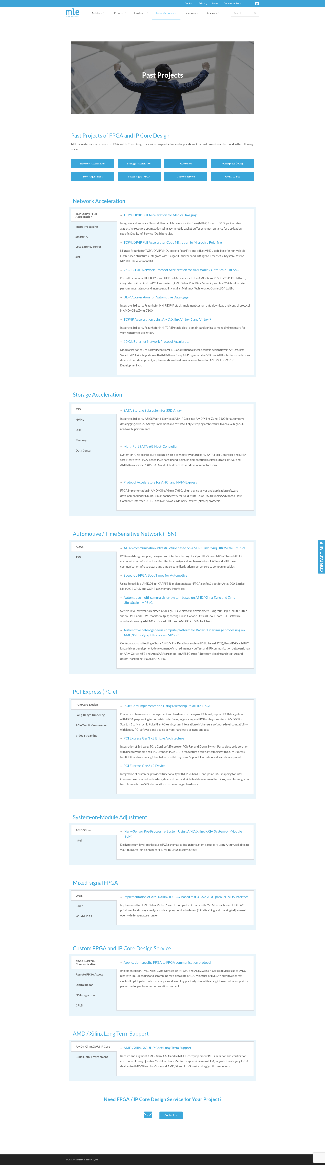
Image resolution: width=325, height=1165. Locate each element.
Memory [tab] (81, 440)
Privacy (203, 3)
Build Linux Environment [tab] (92, 1057)
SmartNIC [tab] (81, 236)
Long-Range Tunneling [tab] (90, 715)
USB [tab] (78, 430)
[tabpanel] (185, 292)
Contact (189, 3)
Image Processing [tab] (86, 226)
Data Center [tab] (84, 450)
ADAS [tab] (79, 546)
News (215, 3)
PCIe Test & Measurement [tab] (92, 725)
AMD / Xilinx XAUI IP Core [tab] (93, 1046)
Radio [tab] (79, 906)
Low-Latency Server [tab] (88, 246)
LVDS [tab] (79, 895)
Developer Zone (232, 3)
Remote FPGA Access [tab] (89, 974)
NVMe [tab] (80, 419)
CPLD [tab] (79, 1005)
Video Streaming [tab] (86, 735)
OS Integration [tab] (85, 995)
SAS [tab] (78, 256)
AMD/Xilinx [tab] (84, 830)
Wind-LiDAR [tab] (84, 916)
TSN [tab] (78, 557)
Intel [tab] (79, 840)
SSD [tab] (78, 409)
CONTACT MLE (321, 557)
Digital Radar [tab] (84, 985)
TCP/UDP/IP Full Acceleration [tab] (86, 215)
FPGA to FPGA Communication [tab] (86, 962)
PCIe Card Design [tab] (87, 704)
